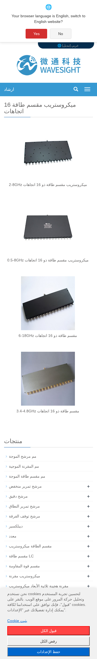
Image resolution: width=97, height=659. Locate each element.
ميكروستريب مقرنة (24, 576)
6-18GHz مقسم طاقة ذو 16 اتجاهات (48, 335)
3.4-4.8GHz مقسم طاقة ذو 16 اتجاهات (47, 411)
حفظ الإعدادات (48, 652)
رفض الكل (48, 641)
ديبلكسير (16, 526)
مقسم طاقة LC (21, 556)
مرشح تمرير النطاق (24, 506)
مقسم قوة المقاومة (24, 566)
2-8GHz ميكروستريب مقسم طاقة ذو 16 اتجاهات (48, 184)
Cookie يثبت (17, 621)
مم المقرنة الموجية (24, 466)
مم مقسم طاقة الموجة (27, 476)
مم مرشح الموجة (22, 456)
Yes (36, 34)
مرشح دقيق (18, 496)
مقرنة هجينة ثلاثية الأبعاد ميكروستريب (38, 586)
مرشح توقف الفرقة (24, 516)
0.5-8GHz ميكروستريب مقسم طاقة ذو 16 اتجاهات (48, 260)
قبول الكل (49, 631)
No (60, 34)
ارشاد (9, 89)
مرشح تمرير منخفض (25, 486)
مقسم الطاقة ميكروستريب (30, 546)
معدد (12, 536)
